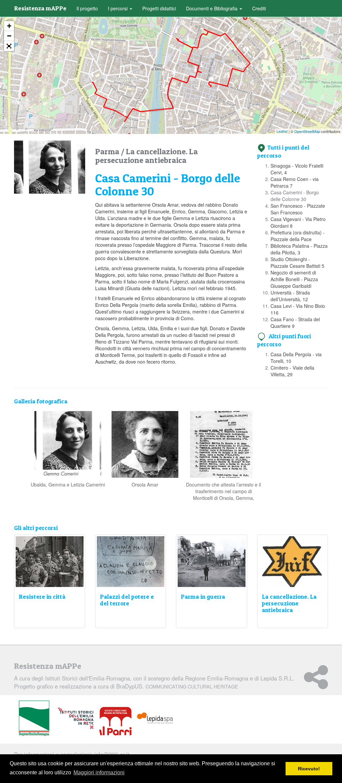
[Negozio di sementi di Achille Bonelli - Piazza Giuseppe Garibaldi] (195, 70)
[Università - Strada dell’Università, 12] (173, 72)
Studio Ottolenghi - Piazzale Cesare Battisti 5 (297, 262)
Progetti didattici (159, 8)
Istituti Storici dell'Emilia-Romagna (87, 678)
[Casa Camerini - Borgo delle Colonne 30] (246, 50)
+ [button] (9, 26)
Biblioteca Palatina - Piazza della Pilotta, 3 (299, 249)
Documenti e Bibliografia (212, 8)
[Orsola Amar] (145, 443)
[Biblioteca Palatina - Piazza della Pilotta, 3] (176, 31)
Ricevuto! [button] (309, 768)
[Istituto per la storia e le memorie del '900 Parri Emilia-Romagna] (115, 721)
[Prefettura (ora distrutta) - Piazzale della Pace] (188, 39)
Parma (108, 151)
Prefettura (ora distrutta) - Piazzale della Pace (298, 235)
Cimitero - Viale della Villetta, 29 (292, 371)
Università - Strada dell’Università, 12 (290, 296)
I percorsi (118, 8)
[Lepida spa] (155, 718)
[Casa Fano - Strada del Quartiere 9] (92, 75)
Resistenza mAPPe (40, 8)
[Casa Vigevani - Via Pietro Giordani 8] (204, 22)
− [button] (9, 36)
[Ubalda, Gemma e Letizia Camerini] (67, 443)
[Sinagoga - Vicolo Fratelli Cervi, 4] (211, 80)
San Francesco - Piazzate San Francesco (298, 209)
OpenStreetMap (307, 131)
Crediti (259, 8)
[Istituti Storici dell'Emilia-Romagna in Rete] (75, 718)
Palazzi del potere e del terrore (127, 600)
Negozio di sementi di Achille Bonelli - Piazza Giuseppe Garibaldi (294, 279)
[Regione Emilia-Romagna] (34, 718)
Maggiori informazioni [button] (99, 772)
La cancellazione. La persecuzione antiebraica (146, 156)
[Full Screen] (9, 46)
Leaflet (282, 131)
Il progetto (87, 8)
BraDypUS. (177, 686)
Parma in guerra (203, 596)
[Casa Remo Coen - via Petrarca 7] (228, 76)
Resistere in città (42, 596)
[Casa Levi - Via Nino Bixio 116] (125, 115)
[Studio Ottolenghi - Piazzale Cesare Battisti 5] (201, 65)
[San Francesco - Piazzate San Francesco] (233, 32)
